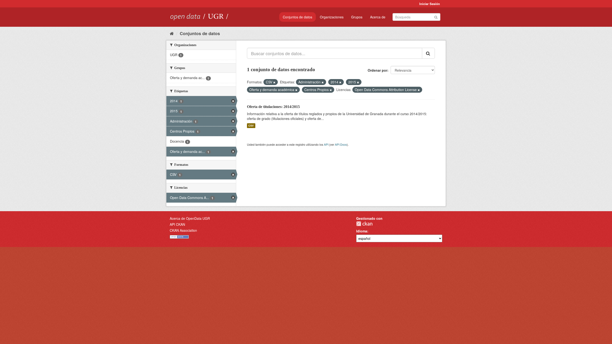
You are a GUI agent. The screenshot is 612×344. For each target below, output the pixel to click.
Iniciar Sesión (429, 3)
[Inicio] (172, 33)
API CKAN (177, 224)
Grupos (356, 17)
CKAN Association (183, 230)
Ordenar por (377, 70)
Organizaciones (332, 17)
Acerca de (377, 17)
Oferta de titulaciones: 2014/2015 (273, 107)
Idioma (361, 231)
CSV (251, 125)
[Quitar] (274, 82)
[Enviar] (436, 17)
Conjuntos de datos (297, 17)
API (326, 144)
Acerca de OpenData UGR (190, 218)
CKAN (364, 223)
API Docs (341, 144)
